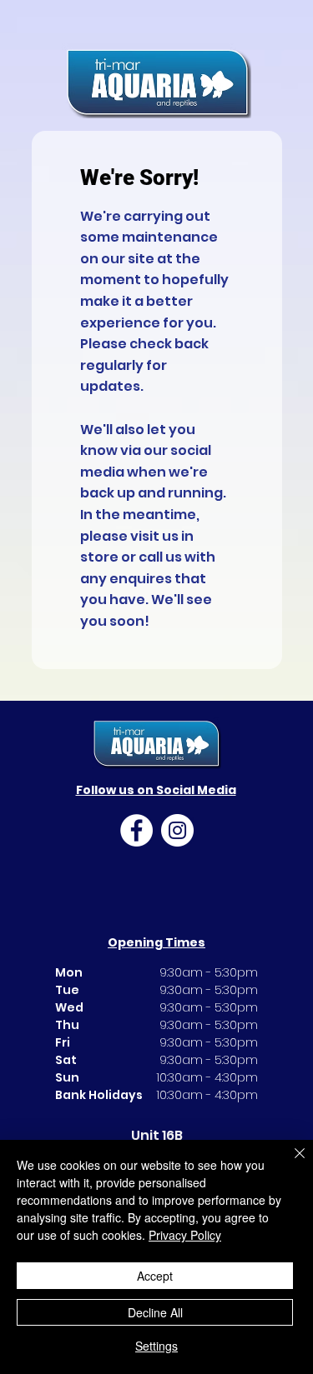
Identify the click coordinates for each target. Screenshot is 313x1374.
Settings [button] (156, 1345)
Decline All (155, 1312)
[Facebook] (136, 830)
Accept (155, 1275)
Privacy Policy (185, 1235)
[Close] (290, 1163)
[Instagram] (177, 830)
